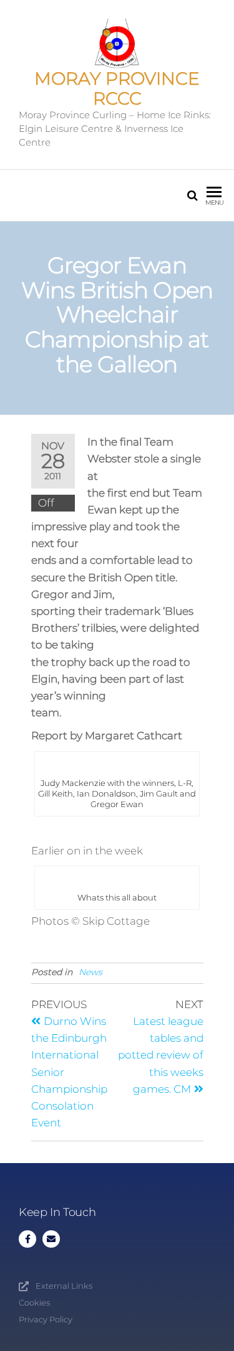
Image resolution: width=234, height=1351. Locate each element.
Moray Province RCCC (117, 88)
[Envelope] (51, 1239)
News (90, 972)
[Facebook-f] (27, 1239)
